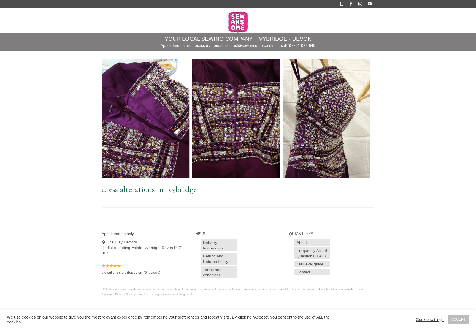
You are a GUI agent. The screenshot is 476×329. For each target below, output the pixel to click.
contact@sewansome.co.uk (249, 45)
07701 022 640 (302, 45)
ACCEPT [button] (458, 319)
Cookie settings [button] (430, 319)
